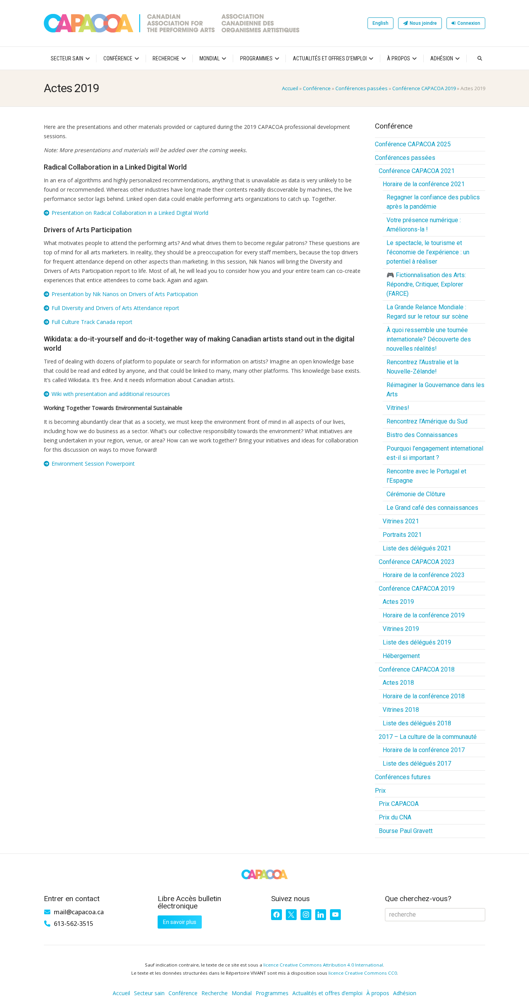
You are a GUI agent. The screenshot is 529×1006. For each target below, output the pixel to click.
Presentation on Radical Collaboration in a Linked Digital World (130, 212)
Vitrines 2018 (401, 709)
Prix (380, 790)
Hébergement (401, 656)
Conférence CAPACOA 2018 (417, 669)
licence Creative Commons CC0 (362, 973)
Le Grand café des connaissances (432, 507)
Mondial (209, 58)
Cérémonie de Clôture (415, 494)
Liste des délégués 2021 (417, 548)
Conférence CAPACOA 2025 (413, 144)
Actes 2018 (398, 682)
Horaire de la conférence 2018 (424, 696)
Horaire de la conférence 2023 (424, 575)
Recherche (166, 58)
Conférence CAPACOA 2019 (424, 88)
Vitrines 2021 (401, 521)
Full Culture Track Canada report (92, 322)
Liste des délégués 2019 (417, 642)
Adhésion (441, 58)
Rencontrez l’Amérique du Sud (426, 421)
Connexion (468, 23)
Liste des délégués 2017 (417, 763)
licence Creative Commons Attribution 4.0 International (323, 965)
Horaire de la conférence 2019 (424, 615)
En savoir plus (179, 922)
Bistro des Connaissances (422, 435)
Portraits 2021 (402, 534)
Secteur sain (67, 58)
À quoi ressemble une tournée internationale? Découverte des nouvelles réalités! (428, 339)
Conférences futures (403, 777)
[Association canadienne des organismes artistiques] (171, 23)
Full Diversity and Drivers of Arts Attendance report (115, 308)
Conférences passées (361, 88)
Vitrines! (397, 407)
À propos (398, 58)
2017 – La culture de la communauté (428, 736)
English (380, 23)
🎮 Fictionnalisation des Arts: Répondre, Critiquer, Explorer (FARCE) (426, 284)
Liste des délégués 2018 (417, 723)
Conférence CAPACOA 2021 (417, 171)
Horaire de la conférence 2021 (424, 184)
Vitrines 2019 (401, 628)
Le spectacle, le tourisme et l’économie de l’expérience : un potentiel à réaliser (427, 252)
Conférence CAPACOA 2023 (417, 562)
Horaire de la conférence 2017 (424, 750)
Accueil (290, 88)
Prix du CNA (395, 817)
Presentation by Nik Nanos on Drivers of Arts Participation (125, 294)
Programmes (256, 58)
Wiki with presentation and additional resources (111, 394)
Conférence (117, 58)
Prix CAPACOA (399, 803)
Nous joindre (423, 23)
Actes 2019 (398, 601)
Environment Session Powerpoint (93, 463)
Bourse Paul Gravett (406, 831)
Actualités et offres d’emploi (330, 58)
